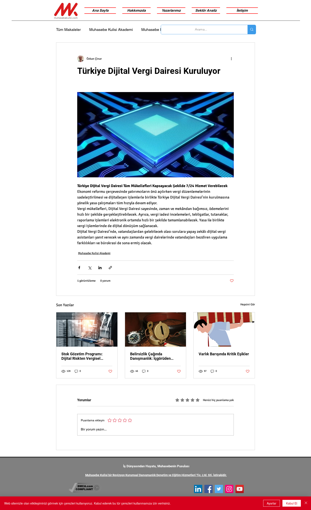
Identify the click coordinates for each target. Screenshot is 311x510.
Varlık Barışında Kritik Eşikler (224, 354)
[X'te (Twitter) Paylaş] (90, 268)
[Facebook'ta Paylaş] (79, 268)
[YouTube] (239, 489)
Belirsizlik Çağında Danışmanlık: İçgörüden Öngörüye (150, 356)
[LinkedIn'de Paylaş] (100, 268)
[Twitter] (219, 489)
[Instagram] (229, 489)
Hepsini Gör (247, 304)
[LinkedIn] (198, 489)
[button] (206, 10)
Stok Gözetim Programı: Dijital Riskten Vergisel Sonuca (82, 356)
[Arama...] (252, 29)
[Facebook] (208, 489)
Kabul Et (291, 503)
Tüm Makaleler (68, 29)
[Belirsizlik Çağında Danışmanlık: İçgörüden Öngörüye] (155, 329)
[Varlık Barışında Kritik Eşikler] (224, 329)
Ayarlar (271, 503)
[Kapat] (305, 503)
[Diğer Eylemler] (231, 58)
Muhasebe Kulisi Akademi (111, 29)
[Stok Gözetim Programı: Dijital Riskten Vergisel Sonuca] (86, 329)
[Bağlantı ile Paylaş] (110, 268)
